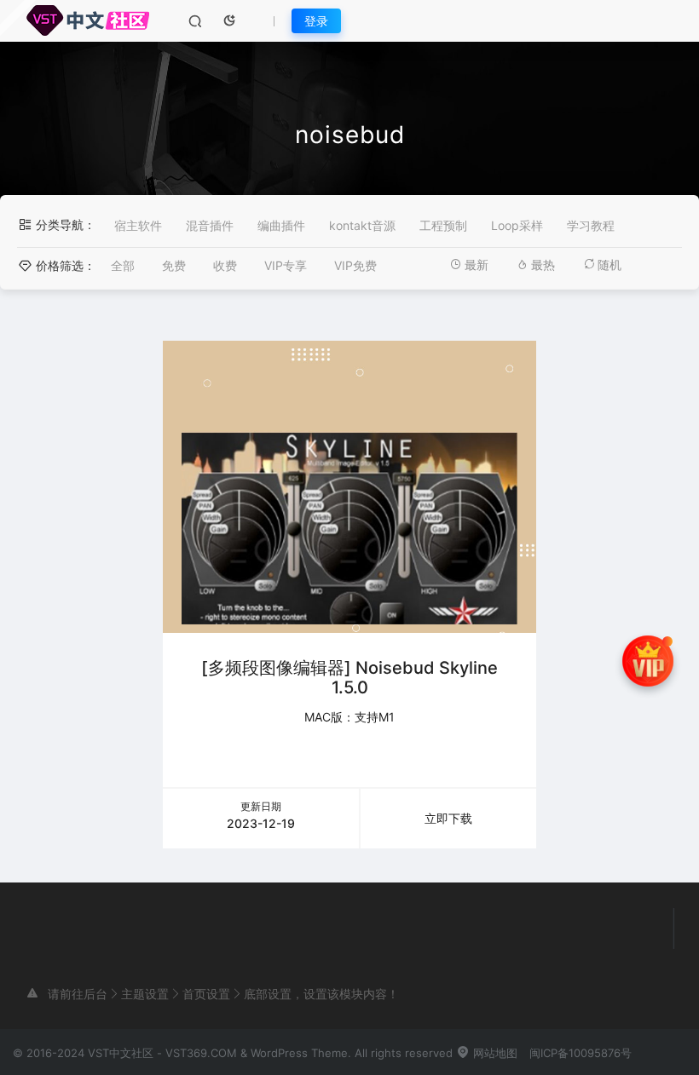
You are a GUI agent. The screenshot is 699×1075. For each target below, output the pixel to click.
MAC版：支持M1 (349, 717)
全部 (123, 265)
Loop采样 (517, 225)
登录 (316, 21)
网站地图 (493, 1053)
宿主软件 (138, 225)
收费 (225, 265)
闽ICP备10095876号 (580, 1053)
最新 (476, 264)
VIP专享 (285, 265)
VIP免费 (355, 265)
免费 (174, 265)
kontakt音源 (362, 225)
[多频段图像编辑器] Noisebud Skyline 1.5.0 (349, 678)
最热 (543, 264)
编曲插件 (281, 225)
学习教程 (591, 225)
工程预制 (443, 225)
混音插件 (210, 225)
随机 (609, 264)
